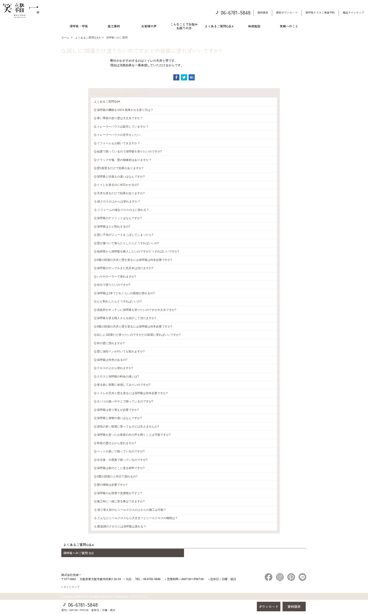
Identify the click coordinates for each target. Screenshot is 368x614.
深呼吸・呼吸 (79, 26)
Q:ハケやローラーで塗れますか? (115, 276)
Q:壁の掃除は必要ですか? (110, 484)
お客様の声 (149, 26)
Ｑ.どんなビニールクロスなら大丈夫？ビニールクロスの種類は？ (136, 518)
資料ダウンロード (286, 12)
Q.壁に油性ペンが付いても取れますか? (119, 351)
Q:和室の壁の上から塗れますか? (115, 443)
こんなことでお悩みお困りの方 (184, 26)
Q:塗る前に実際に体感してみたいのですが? (122, 384)
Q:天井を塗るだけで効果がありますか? (119, 193)
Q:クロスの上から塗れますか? (113, 368)
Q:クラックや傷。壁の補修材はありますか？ (123, 159)
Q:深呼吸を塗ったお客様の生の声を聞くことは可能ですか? (132, 434)
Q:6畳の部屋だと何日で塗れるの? (115, 476)
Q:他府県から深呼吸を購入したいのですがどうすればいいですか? (136, 251)
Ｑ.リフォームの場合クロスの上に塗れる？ (121, 209)
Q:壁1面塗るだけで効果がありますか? (118, 168)
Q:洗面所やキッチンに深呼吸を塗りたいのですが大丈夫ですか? (135, 309)
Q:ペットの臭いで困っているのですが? (119, 451)
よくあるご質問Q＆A (219, 26)
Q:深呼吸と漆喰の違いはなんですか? (118, 418)
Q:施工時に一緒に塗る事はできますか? (119, 501)
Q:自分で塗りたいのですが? (112, 284)
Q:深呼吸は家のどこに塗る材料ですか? (119, 468)
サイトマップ (71, 587)
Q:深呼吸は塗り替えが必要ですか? (116, 409)
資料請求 (262, 12)
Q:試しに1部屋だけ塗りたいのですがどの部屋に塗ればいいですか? (137, 334)
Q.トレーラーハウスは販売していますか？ (121, 126)
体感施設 (254, 26)
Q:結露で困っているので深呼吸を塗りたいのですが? (128, 151)
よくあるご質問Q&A (107, 101)
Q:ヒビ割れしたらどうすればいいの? (118, 301)
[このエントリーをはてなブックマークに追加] (192, 77)
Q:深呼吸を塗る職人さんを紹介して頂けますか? (125, 318)
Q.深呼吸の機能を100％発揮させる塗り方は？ (123, 109)
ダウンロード (268, 606)
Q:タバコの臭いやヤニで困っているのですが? (123, 401)
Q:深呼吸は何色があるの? (110, 359)
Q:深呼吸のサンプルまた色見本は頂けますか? (123, 268)
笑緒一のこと (289, 26)
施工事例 (114, 26)
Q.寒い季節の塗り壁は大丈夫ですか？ (118, 118)
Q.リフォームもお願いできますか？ (117, 143)
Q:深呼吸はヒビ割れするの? (112, 226)
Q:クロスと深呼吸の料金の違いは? (116, 376)
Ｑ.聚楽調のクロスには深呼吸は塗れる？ (120, 526)
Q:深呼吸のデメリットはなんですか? (118, 218)
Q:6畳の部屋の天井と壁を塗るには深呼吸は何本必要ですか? (133, 259)
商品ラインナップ (353, 12)
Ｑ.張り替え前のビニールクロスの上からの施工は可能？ (130, 509)
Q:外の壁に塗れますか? (109, 343)
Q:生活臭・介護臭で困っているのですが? (120, 459)
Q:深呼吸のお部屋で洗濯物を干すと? (118, 493)
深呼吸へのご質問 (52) (78, 553)
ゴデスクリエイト (139, 596)
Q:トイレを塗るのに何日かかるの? (116, 184)
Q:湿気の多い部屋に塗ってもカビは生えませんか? (126, 426)
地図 (128, 579)
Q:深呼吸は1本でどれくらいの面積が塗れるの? (124, 293)
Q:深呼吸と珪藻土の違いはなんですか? (119, 176)
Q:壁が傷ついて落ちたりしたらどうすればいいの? (126, 243)
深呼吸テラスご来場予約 (320, 12)
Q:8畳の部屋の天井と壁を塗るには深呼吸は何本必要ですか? (133, 326)
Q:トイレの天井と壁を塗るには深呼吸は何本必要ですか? (131, 393)
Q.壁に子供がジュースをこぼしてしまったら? (123, 234)
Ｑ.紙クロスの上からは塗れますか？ (117, 201)
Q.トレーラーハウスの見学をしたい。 (118, 134)
